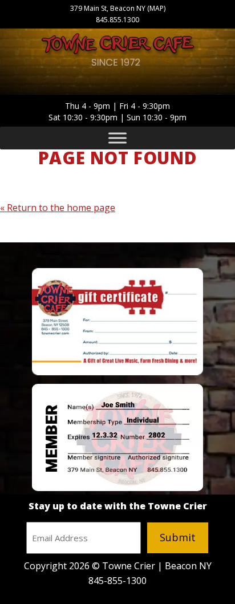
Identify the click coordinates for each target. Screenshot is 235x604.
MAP (156, 8)
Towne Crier (117, 53)
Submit (178, 537)
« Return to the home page (57, 207)
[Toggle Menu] (117, 138)
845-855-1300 (117, 580)
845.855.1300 (117, 20)
